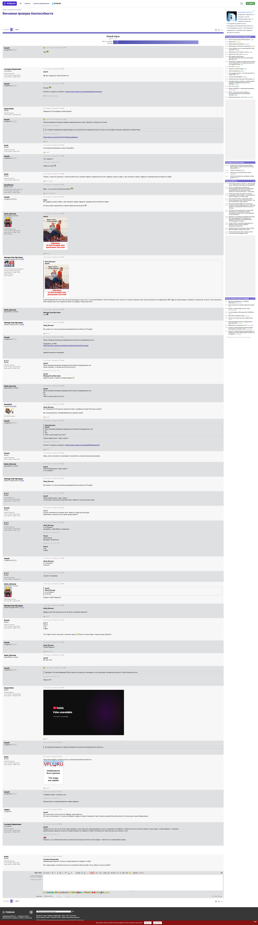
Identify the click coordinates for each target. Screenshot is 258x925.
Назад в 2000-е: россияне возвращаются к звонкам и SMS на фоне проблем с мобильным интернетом (241, 224)
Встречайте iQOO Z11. (245, 12)
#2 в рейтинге (20, 269)
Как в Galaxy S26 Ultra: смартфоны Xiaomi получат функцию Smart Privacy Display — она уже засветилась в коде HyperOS (242, 200)
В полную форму (217, 896)
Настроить (157, 923)
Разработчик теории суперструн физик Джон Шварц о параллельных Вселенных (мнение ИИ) (242, 167)
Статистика (72, 916)
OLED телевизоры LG (234, 71)
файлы (136, 873)
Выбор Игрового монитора (236, 44)
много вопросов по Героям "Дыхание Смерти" (241, 305)
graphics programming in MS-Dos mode (239, 308)
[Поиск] (241, 3)
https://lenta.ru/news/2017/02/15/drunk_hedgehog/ (60, 137)
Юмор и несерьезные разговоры (12, 10)
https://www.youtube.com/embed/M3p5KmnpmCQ (83, 445)
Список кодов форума (36, 875)
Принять (147, 923)
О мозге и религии (235, 170)
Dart (46, 141)
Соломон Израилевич (51, 96)
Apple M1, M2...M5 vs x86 (235, 54)
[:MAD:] (47, 449)
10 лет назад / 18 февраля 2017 (53, 573)
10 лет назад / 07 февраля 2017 (55, 47)
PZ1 (47, 181)
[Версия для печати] (216, 30)
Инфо (214, 69)
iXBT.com (39, 920)
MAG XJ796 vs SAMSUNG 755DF (236, 316)
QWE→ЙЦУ (125, 873)
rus (120, 873)
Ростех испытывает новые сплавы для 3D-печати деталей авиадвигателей (241, 232)
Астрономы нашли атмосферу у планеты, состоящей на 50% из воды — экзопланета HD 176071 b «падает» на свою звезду (242, 195)
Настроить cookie (56, 917)
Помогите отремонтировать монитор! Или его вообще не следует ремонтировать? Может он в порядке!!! (241, 332)
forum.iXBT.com (74, 920)
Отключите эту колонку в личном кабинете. (238, 337)
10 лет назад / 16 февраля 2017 (53, 145)
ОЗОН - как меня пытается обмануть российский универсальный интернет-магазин (240, 93)
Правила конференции (54, 916)
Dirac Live (231, 86)
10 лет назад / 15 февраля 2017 (55, 119)
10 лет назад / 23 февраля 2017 (55, 668)
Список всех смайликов (36, 876)
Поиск (63, 916)
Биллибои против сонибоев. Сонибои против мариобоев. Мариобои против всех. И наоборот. (241, 83)
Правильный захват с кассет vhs (238, 97)
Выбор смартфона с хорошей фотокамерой (241, 88)
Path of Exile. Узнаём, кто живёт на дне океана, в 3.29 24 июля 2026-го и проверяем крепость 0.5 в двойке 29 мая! (242, 63)
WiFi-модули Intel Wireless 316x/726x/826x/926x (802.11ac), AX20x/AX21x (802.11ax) (241, 58)
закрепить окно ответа (36, 879)
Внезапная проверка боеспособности (28, 13)
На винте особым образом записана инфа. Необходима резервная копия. (240, 328)
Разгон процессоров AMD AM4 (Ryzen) (239, 39)
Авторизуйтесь (48, 896)
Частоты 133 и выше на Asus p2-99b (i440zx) (240, 318)
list (100, 873)
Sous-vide (231, 66)
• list (96, 873)
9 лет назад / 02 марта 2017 (52, 742)
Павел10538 (49, 651)
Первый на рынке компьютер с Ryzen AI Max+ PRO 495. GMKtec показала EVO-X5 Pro (241, 229)
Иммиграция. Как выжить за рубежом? (240, 46)
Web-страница (8, 234)
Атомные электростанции (236, 68)
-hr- (118, 873)
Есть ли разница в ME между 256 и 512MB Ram (241, 312)
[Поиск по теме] (218, 30)
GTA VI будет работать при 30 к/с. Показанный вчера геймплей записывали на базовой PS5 (242, 184)
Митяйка (53, 193)
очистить (141, 873)
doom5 (112, 38)
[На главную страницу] (10, 4)
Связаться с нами (41, 916)
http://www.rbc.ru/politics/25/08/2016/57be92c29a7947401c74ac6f (65, 346)
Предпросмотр (69, 896)
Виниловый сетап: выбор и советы (239, 52)
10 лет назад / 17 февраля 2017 (53, 174)
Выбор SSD (232, 42)
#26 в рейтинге (18, 189)
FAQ (67, 916)
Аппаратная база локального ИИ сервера (241, 79)
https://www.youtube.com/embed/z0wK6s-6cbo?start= (84, 92)
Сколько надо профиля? (236, 77)
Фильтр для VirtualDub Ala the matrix (240, 172)
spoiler (78, 873)
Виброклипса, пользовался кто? (237, 325)
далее (17, 29)
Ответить (219, 47)
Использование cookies (43, 917)
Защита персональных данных (71, 917)
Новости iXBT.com (231, 181)
